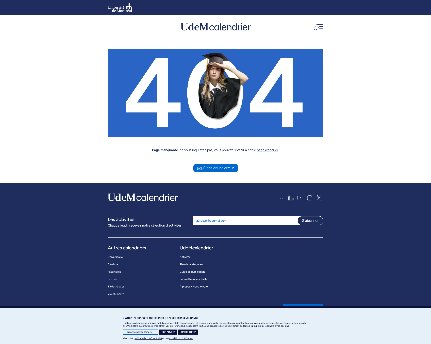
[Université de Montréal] (120, 7)
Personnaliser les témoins (140, 332)
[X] (319, 198)
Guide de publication (192, 271)
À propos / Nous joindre (194, 286)
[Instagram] (310, 198)
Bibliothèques (116, 286)
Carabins (113, 264)
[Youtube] (300, 198)
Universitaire (115, 257)
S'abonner (310, 220)
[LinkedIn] (291, 198)
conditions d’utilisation (181, 338)
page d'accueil (267, 150)
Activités (185, 257)
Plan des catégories (191, 264)
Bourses (112, 279)
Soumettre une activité (194, 279)
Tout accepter (188, 331)
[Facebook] (281, 198)
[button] (318, 27)
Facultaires (114, 271)
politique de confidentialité (148, 338)
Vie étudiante (116, 294)
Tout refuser (168, 331)
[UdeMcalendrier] (216, 27)
